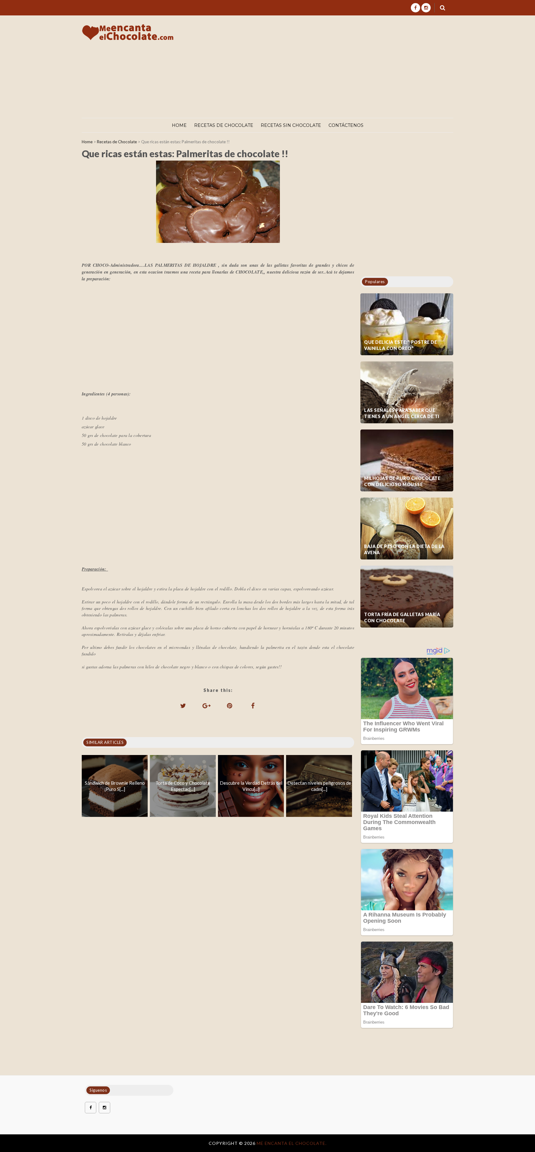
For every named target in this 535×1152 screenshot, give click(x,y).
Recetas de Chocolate (223, 125)
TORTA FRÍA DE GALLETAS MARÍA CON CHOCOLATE (402, 617)
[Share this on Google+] (206, 705)
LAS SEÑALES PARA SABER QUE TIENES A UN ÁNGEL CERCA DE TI (401, 413)
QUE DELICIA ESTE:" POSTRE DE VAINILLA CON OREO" (400, 345)
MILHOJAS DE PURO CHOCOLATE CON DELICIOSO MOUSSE (402, 481)
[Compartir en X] (183, 705)
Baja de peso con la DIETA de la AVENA (404, 549)
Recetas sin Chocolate (291, 125)
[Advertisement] (341, 67)
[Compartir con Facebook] (253, 705)
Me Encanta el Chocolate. (292, 1143)
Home (179, 125)
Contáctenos (345, 125)
